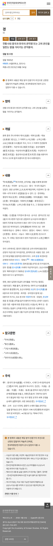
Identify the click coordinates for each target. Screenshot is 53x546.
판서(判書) (40, 289)
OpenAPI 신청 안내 (37, 518)
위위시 (17, 260)
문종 (37, 256)
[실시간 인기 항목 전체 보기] (12, 18)
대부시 (5, 264)
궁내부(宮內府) (31, 271)
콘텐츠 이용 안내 (11, 494)
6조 (32, 289)
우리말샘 (39, 401)
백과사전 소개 (7, 518)
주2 (28, 259)
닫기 (48, 101)
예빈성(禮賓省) (37, 260)
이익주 (5, 63)
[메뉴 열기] (48, 3)
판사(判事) (16, 267)
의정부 (28, 297)
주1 (14, 182)
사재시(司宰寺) (16, 264)
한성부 (45, 297)
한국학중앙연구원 (10, 511)
